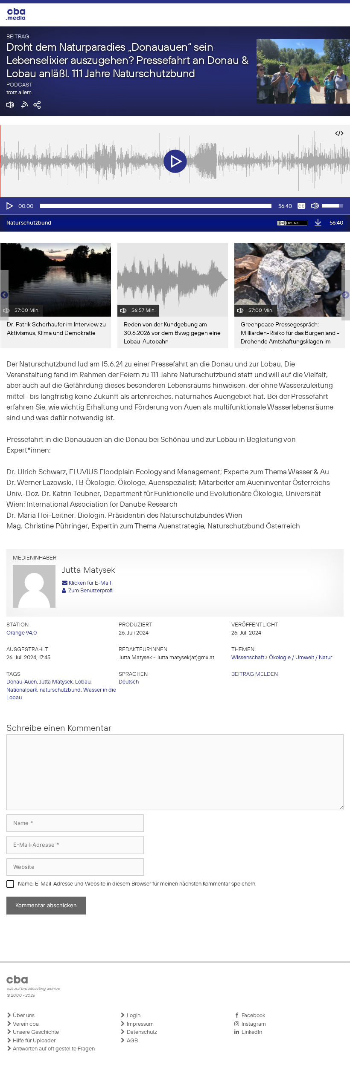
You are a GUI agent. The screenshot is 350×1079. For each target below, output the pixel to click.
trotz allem (19, 92)
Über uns (23, 1015)
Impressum (139, 1024)
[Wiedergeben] (9, 206)
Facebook (252, 1015)
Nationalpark (21, 690)
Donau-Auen (21, 682)
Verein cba (25, 1024)
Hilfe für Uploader (33, 1041)
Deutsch (129, 682)
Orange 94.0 (21, 633)
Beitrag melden (254, 674)
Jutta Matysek (56, 682)
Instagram (252, 1024)
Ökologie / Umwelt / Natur (300, 658)
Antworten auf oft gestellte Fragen (53, 1049)
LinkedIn (250, 1032)
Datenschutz (141, 1032)
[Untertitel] (301, 206)
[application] (175, 205)
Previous (4, 295)
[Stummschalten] (315, 206)
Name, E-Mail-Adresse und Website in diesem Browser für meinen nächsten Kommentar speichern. (137, 884)
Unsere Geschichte (35, 1032)
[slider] (155, 206)
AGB (131, 1041)
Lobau (82, 682)
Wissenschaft (247, 658)
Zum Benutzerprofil (90, 591)
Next (345, 295)
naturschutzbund (60, 690)
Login (132, 1015)
